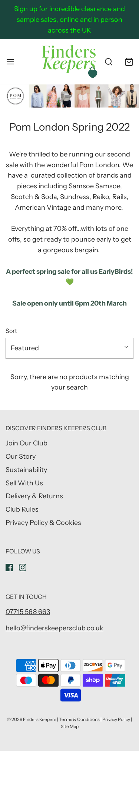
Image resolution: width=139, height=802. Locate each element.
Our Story (21, 456)
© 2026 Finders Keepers (31, 719)
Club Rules (22, 509)
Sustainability (26, 470)
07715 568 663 (28, 612)
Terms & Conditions (79, 719)
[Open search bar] (108, 61)
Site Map (70, 726)
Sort (11, 330)
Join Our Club (26, 443)
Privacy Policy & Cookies (43, 523)
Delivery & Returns (34, 496)
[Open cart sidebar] (129, 61)
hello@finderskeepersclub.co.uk (54, 628)
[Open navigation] (10, 61)
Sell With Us (24, 483)
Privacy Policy (116, 719)
